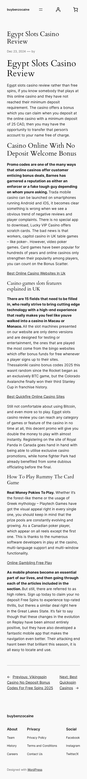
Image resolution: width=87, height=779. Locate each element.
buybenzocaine (18, 9)
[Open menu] (40, 9)
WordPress (34, 769)
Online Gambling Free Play (29, 563)
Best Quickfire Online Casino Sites (36, 396)
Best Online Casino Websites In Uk (36, 273)
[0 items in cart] (75, 9)
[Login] (58, 9)
